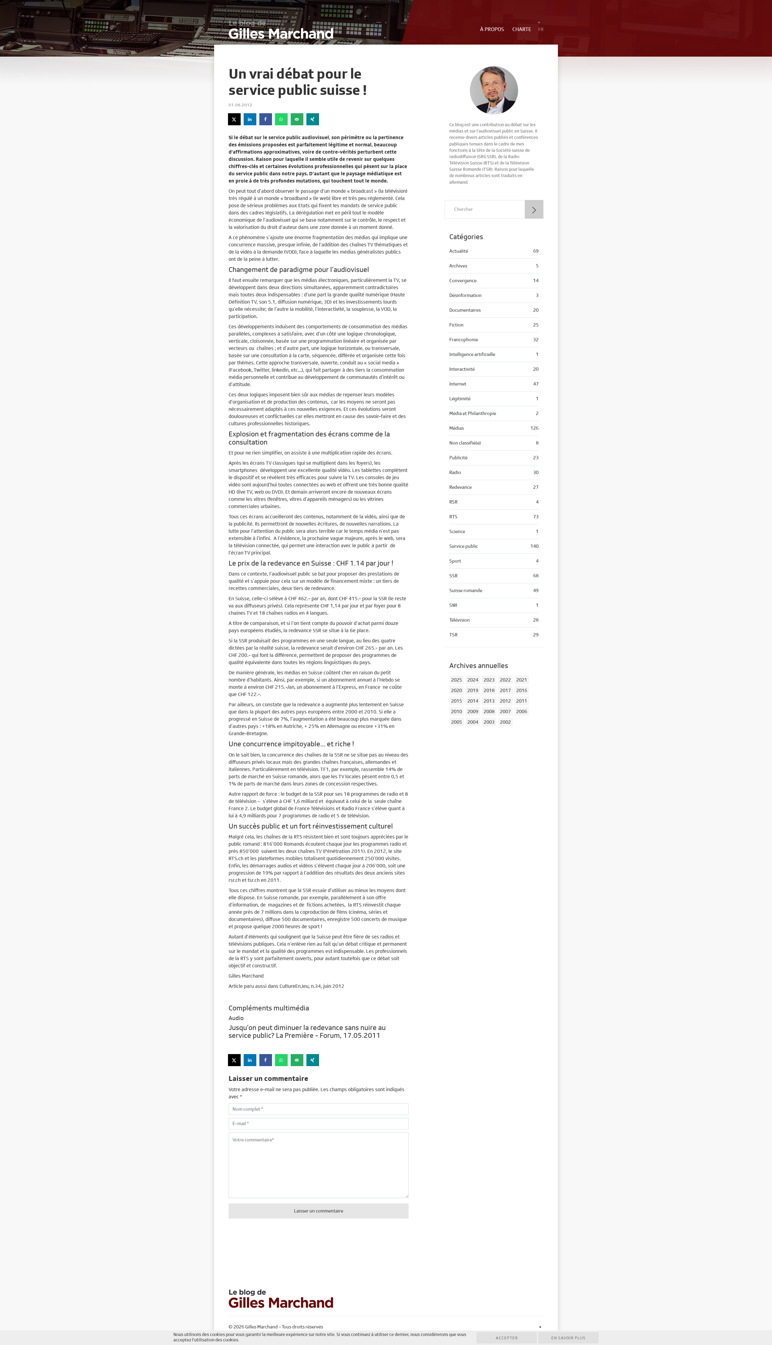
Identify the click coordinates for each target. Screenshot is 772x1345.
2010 (456, 711)
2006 (521, 711)
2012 (505, 701)
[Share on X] (235, 119)
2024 (472, 680)
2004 (472, 722)
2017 (505, 690)
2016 (521, 690)
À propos (492, 30)
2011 (521, 701)
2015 (456, 701)
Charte (521, 30)
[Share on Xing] (313, 119)
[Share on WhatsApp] (282, 119)
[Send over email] (297, 119)
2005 (456, 722)
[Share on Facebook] (266, 119)
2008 (489, 711)
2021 (521, 680)
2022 (505, 680)
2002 (505, 722)
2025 (456, 680)
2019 (472, 690)
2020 (456, 690)
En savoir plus (568, 1338)
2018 (489, 690)
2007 (505, 711)
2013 (489, 701)
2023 (489, 680)
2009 (472, 711)
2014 (472, 701)
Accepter (507, 1338)
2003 (489, 722)
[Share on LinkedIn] (250, 119)
